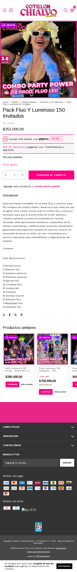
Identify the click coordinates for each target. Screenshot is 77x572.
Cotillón (14, 102)
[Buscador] (65, 10)
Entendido (64, 566)
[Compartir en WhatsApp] (4, 314)
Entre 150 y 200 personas (51, 102)
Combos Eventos (29, 102)
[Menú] (5, 10)
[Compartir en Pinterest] (22, 314)
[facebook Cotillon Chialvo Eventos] (33, 412)
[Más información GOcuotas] (56, 139)
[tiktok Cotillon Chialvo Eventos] (55, 412)
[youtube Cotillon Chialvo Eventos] (44, 412)
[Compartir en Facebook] (9, 314)
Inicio (5, 102)
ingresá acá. (61, 548)
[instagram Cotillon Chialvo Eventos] (22, 412)
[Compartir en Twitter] (15, 314)
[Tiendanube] (38, 556)
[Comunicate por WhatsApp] (11, 10)
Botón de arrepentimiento (38, 552)
